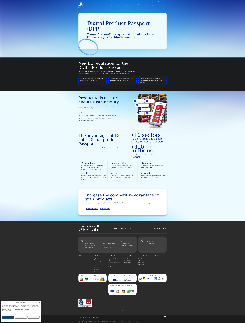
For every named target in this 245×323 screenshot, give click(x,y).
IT (164, 1)
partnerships (151, 1)
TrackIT (140, 259)
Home (112, 5)
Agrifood (95, 259)
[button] (39, 302)
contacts (161, 1)
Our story (80, 259)
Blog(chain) (81, 261)
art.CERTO (140, 260)
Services (136, 5)
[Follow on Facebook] (160, 316)
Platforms (145, 5)
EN (166, 1)
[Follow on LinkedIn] (164, 316)
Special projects (155, 5)
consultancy (156, 1)
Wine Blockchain (127, 262)
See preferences (33, 317)
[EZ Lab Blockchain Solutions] (84, 5)
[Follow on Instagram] (161, 316)
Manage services (6, 313)
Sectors (127, 5)
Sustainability (111, 264)
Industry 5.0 (96, 267)
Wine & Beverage (97, 261)
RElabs (140, 266)
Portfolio (165, 5)
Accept (8, 317)
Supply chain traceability (114, 262)
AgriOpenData (126, 260)
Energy (95, 271)
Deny (21, 317)
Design (95, 265)
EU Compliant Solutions (113, 266)
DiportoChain (141, 264)
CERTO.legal (141, 262)
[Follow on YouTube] (165, 316)
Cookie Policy (17, 320)
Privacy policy (23, 320)
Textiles (95, 263)
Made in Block (126, 259)
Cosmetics (95, 269)
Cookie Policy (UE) (87, 317)
